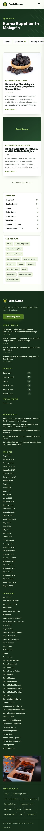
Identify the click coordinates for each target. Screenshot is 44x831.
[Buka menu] (39, 4)
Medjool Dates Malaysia (12, 720)
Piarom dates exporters (12, 741)
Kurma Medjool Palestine (12, 692)
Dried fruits (7, 625)
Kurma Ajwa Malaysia (11, 660)
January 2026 (8, 463)
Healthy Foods (22, 204)
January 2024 (8, 544)
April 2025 (7, 494)
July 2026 (6, 456)
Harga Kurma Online (11, 639)
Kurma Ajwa (7, 657)
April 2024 (7, 533)
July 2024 (6, 523)
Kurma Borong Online (22, 228)
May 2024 (6, 530)
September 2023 (9, 558)
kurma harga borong (14, 254)
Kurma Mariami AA (10, 681)
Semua (7, 42)
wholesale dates (9, 748)
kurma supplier (9, 702)
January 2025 (8, 505)
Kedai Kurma (22, 212)
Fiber (24, 269)
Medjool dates (8, 716)
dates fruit (20, 42)
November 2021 (9, 568)
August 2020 (8, 586)
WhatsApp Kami (13, 317)
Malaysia (31, 264)
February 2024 (8, 540)
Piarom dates (8, 734)
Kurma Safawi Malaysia (12, 699)
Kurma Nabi (7, 695)
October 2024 (8, 516)
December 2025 (9, 466)
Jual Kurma (7, 646)
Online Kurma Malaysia (12, 724)
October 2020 (8, 579)
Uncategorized (8, 745)
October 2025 (8, 473)
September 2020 (9, 582)
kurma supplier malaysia (12, 706)
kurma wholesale (13, 259)
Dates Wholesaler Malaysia (13, 622)
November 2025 (9, 470)
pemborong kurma (22, 244)
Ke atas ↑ (6, 828)
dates (9, 244)
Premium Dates (12, 269)
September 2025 (9, 477)
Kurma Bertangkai (10, 664)
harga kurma (22, 216)
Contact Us (7, 403)
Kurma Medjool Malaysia (12, 688)
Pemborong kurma (22, 224)
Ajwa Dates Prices (10, 604)
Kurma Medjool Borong (12, 685)
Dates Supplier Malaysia (12, 618)
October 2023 (8, 554)
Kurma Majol (8, 674)
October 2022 (8, 565)
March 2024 (7, 537)
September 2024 (9, 519)
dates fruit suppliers (14, 249)
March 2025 (7, 498)
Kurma (21, 264)
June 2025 (7, 487)
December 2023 (9, 547)
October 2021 (8, 572)
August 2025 (8, 480)
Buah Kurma (22, 220)
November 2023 (9, 551)
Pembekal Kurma (9, 727)
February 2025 (8, 501)
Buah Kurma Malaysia (11, 611)
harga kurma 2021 (29, 259)
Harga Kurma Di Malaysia (12, 632)
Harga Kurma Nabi (10, 636)
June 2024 (7, 526)
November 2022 (9, 561)
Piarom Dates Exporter (11, 738)
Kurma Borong (8, 667)
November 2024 (9, 512)
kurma (22, 208)
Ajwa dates (11, 274)
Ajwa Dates (7, 597)
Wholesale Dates (25, 274)
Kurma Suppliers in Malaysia (14, 709)
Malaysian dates (13, 279)
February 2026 (8, 459)
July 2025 (6, 484)
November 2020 (9, 575)
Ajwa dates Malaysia (11, 601)
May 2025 (6, 491)
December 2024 (9, 509)
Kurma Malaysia (9, 678)
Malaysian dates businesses (14, 713)
